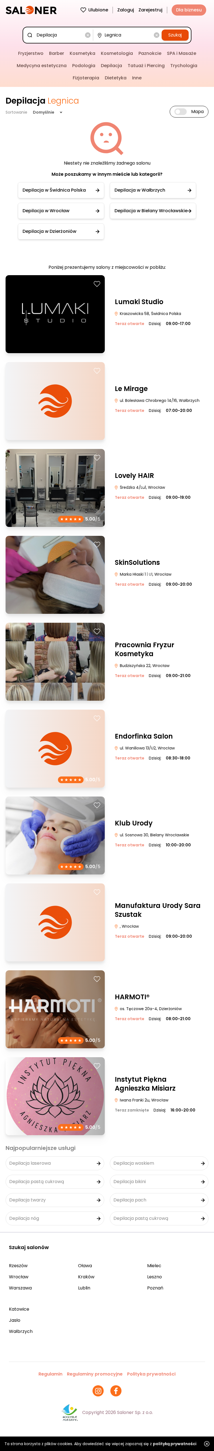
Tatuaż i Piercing (146, 65)
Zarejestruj (150, 10)
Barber (56, 53)
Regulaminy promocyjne (95, 1374)
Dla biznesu (189, 10)
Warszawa (20, 1288)
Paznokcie (149, 53)
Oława (85, 1265)
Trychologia (183, 65)
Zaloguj (125, 10)
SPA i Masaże (181, 53)
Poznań (155, 1288)
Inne (137, 78)
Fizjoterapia (86, 78)
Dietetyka (116, 78)
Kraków (86, 1277)
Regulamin (50, 1374)
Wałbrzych (21, 1331)
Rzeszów (18, 1265)
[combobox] (59, 35)
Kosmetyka (82, 53)
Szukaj (175, 35)
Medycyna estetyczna (42, 65)
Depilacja (111, 65)
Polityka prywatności (151, 1374)
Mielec (154, 1265)
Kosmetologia (117, 53)
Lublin (84, 1288)
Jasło (14, 1320)
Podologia (83, 65)
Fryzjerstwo (30, 53)
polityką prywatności (174, 1444)
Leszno (154, 1277)
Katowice (19, 1309)
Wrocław (18, 1277)
